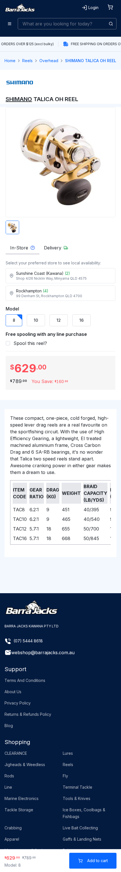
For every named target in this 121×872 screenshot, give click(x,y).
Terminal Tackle (77, 787)
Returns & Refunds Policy (28, 714)
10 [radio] (36, 320)
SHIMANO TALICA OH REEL (90, 60)
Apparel (12, 839)
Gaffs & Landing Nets (82, 839)
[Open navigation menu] (9, 23)
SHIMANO (19, 99)
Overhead (48, 60)
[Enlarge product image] (12, 227)
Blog (9, 725)
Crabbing (13, 827)
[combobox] (67, 23)
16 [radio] (81, 320)
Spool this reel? (30, 343)
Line (8, 787)
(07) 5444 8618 (28, 640)
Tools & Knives (76, 798)
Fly (65, 775)
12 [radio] (59, 320)
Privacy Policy (18, 703)
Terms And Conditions (25, 680)
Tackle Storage (19, 809)
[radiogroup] (60, 320)
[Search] (111, 23)
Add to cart (97, 860)
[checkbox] (8, 343)
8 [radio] (14, 320)
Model (12, 309)
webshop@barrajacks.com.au (43, 652)
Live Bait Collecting (80, 827)
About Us (13, 691)
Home (10, 60)
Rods (9, 775)
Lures (68, 753)
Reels (27, 60)
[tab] (22, 249)
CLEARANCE (16, 753)
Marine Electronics (22, 798)
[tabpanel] (60, 280)
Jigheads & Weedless (25, 764)
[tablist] (60, 249)
